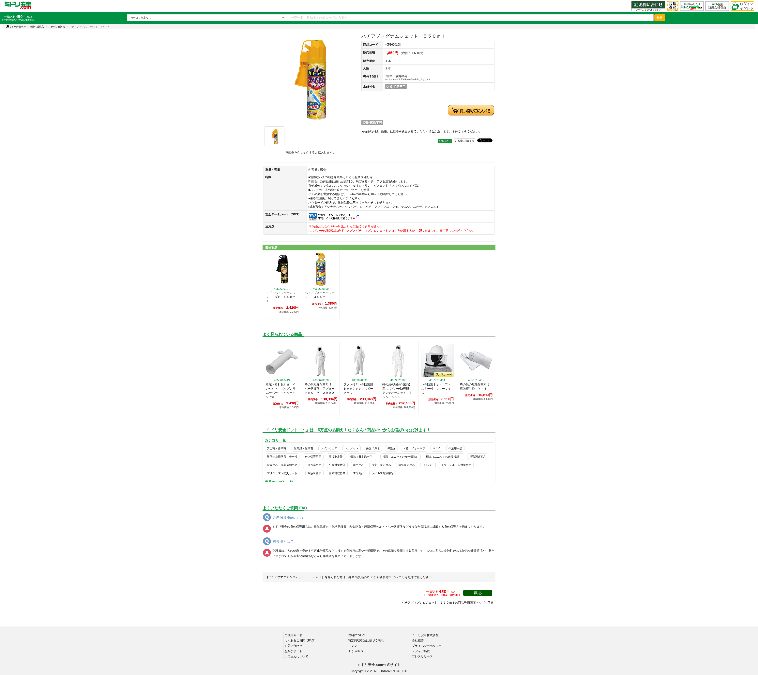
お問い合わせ (293, 645)
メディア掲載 (421, 651)
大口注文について (296, 656)
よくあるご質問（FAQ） (300, 640)
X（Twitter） (356, 651)
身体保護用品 (37, 26)
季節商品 (358, 473)
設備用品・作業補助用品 (282, 465)
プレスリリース (422, 656)
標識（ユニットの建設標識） (444, 456)
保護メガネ (373, 448)
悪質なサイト (293, 651)
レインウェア (329, 448)
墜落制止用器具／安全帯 (282, 456)
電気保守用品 (406, 465)
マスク (437, 448)
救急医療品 (314, 473)
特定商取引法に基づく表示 (366, 640)
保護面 (391, 448)
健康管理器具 (337, 473)
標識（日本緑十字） (362, 456)
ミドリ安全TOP (17, 26)
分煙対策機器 (337, 465)
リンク (352, 645)
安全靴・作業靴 (276, 448)
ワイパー (427, 465)
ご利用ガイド (293, 635)
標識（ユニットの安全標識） (400, 456)
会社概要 (418, 640)
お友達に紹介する (464, 140)
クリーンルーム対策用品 (456, 465)
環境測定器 (336, 456)
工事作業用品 (313, 465)
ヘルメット (351, 448)
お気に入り (445, 140)
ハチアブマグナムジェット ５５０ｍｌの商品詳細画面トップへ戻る (447, 602)
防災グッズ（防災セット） (283, 473)
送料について (357, 635)
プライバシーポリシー (427, 645)
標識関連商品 (477, 456)
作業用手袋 (455, 448)
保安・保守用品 (381, 465)
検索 (659, 17)
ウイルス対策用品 (382, 473)
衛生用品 (358, 465)
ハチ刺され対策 (56, 26)
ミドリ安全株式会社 (425, 635)
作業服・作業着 (303, 448)
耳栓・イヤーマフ (414, 448)
